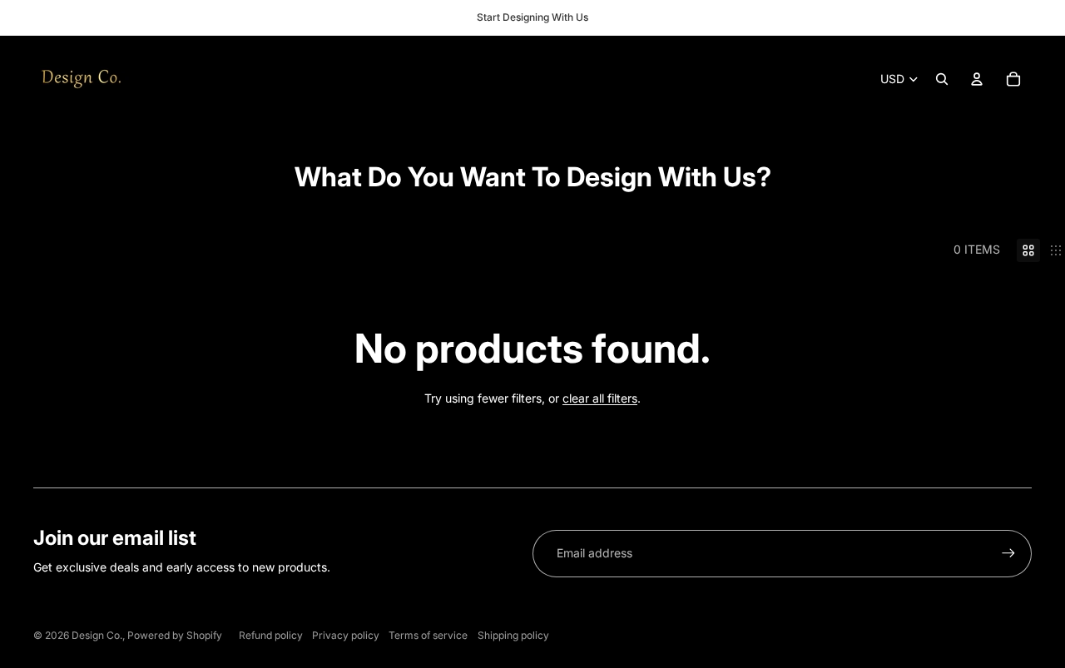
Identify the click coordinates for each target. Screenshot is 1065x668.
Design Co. (97, 635)
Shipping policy (513, 635)
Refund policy (271, 635)
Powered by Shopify (174, 635)
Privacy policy (345, 635)
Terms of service (428, 635)
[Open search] (942, 79)
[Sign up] (1008, 553)
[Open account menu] (976, 79)
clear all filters (599, 398)
